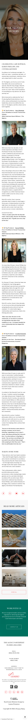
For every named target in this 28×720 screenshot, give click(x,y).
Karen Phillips (19, 228)
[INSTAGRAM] (10, 692)
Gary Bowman (19, 110)
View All (14, 592)
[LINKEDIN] (14, 692)
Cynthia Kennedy (20, 333)
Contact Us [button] (14, 627)
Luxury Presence (14, 704)
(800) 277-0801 (14, 660)
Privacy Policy (20, 709)
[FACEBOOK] (5, 692)
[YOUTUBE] (18, 692)
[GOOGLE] (22, 692)
